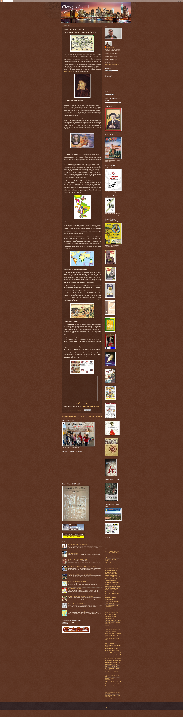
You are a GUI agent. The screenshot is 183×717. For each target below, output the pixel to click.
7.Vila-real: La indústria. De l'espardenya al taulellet (111, 579)
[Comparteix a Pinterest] (90, 410)
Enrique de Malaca (68, 71)
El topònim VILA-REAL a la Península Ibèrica (111, 606)
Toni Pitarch (85, 480)
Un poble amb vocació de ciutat (112, 688)
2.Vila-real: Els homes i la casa (112, 566)
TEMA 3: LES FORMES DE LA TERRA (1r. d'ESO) (80, 574)
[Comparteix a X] (87, 410)
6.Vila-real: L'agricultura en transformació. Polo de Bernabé (112, 576)
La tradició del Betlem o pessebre (113, 660)
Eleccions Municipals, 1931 (111, 612)
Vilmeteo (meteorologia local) (112, 698)
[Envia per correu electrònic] (84, 410)
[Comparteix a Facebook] (89, 410)
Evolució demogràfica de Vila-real (113, 620)
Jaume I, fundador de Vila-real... (112, 650)
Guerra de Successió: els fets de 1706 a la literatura (112, 642)
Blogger (106, 707)
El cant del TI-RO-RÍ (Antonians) (112, 601)
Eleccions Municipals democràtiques (110, 609)
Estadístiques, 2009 (109, 618)
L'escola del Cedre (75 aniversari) (113, 652)
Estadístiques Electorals (110, 616)
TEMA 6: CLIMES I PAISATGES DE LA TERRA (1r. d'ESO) (82, 566)
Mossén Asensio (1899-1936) (112, 664)
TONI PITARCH (110, 47)
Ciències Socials (76, 6)
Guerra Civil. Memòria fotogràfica (113, 633)
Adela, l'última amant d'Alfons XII (112, 586)
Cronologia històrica (109, 599)
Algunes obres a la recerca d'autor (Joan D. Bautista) (111, 589)
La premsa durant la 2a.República (113, 658)
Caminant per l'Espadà (110, 597)
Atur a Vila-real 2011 (109, 591)
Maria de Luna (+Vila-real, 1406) (112, 662)
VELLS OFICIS (108, 690)
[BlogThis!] (86, 410)
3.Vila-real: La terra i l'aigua (111, 568)
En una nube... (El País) (110, 614)
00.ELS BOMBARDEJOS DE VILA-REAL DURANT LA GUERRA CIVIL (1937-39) (112, 553)
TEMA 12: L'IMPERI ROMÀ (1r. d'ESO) (77, 559)
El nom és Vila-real (109, 603)
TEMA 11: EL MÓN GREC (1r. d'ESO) (77, 581)
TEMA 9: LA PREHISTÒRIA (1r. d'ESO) (77, 544)
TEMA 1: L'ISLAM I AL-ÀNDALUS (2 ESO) (78, 611)
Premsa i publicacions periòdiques (110, 679)
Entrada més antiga (95, 416)
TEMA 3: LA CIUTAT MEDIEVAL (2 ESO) (77, 603)
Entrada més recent (69, 416)
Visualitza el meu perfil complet (112, 64)
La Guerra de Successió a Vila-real (70, 480)
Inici (82, 416)
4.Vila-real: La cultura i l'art (111, 570)
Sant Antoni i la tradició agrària (112, 683)
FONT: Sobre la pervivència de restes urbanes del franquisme (112, 626)
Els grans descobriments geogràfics (73, 403)
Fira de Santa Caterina (110, 631)
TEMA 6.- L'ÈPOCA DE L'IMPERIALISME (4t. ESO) (80, 596)
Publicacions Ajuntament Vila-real (113, 681)
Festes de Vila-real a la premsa (112, 629)
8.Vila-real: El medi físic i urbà (112, 582)
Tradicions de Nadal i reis (111, 685)
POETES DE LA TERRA (111, 666)
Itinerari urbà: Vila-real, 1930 (111, 648)
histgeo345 (87, 403)
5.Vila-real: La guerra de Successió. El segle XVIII (111, 573)
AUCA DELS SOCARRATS (111, 584)
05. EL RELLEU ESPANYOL (74, 588)
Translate (116, 72)
